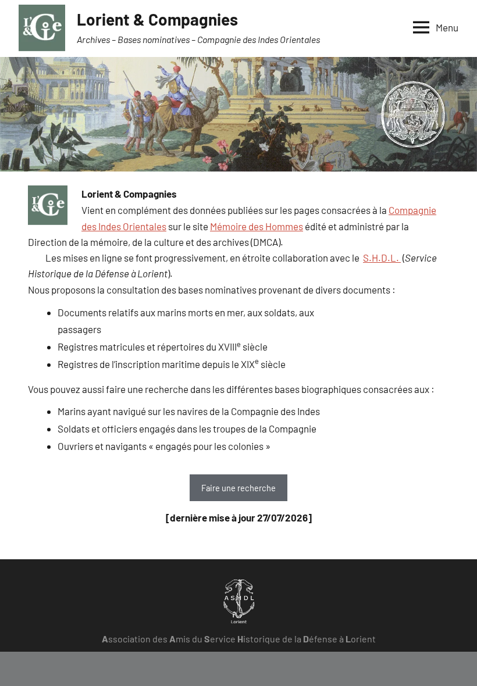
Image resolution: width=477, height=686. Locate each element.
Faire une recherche (238, 488)
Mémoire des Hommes (256, 226)
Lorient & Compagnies (157, 19)
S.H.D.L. (382, 257)
